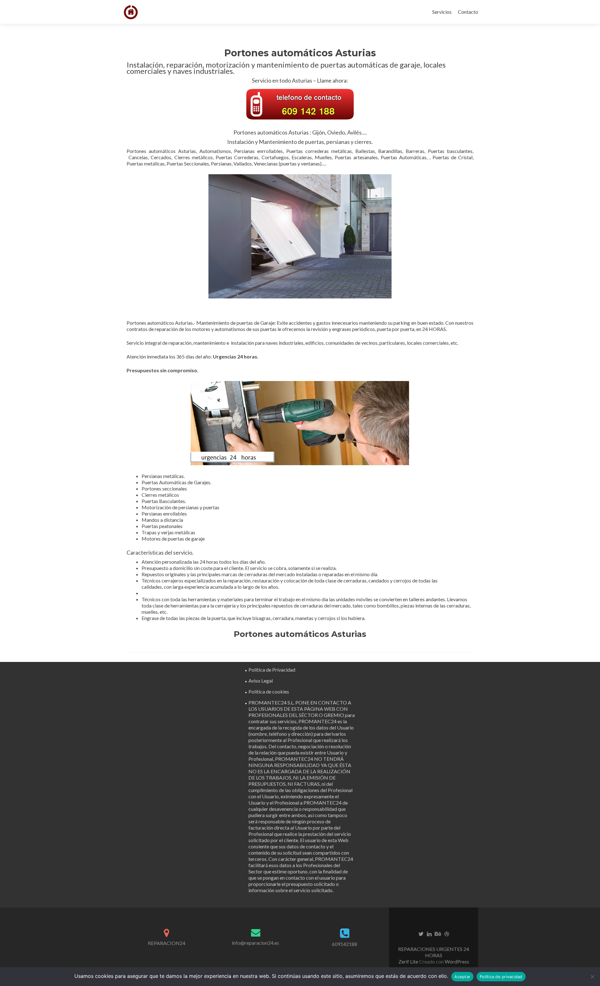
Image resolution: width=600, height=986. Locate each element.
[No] (592, 976)
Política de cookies (268, 691)
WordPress (456, 961)
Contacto (468, 12)
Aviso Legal (260, 681)
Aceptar (462, 976)
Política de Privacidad (271, 670)
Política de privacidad (501, 976)
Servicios (442, 12)
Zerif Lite (408, 961)
